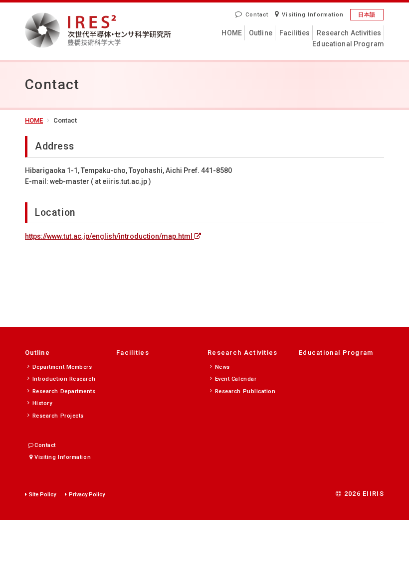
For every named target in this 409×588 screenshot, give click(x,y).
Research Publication (245, 391)
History (42, 403)
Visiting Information (313, 14)
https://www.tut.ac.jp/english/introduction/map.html (109, 236)
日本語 (367, 14)
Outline (260, 33)
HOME (231, 33)
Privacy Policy (87, 494)
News (222, 367)
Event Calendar (235, 379)
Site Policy (42, 494)
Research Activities (349, 33)
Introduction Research (63, 379)
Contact (256, 14)
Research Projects (58, 416)
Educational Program (348, 44)
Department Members (62, 367)
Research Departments (64, 391)
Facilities (294, 33)
